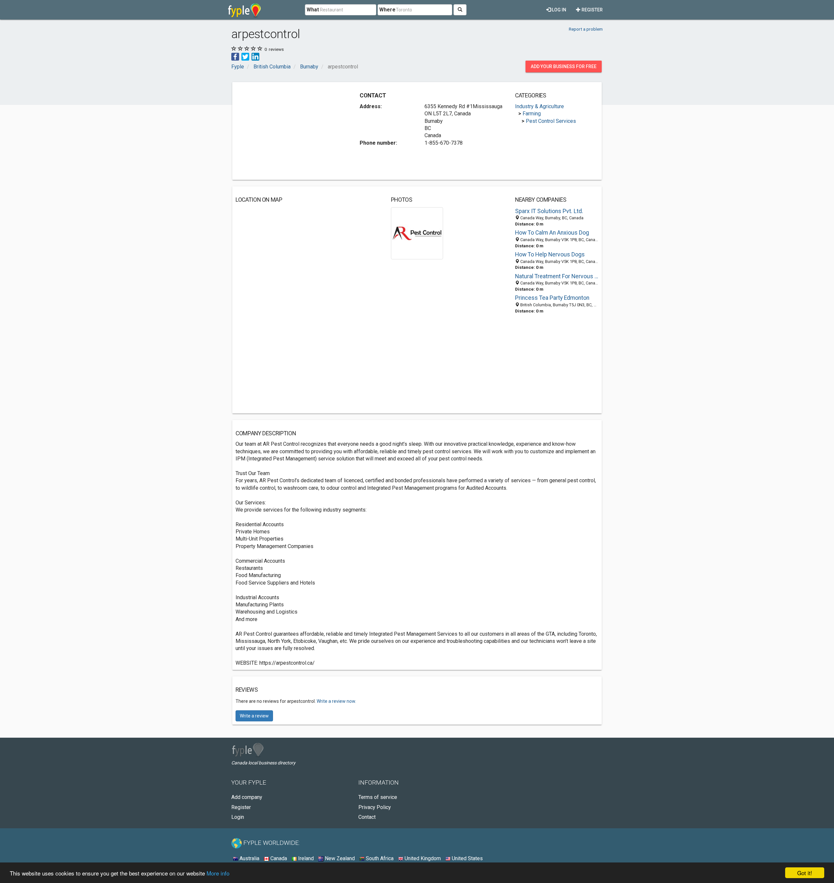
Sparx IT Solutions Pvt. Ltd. (549, 211)
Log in (558, 9)
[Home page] (244, 10)
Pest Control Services (551, 121)
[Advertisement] (290, 131)
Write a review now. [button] (336, 701)
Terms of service (377, 797)
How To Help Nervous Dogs (550, 254)
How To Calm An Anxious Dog (552, 232)
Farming (532, 113)
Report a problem (586, 29)
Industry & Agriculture (539, 106)
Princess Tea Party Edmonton (552, 298)
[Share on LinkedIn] (255, 56)
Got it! (804, 873)
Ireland (305, 858)
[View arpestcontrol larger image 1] (417, 233)
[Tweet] (245, 56)
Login (237, 817)
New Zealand (339, 858)
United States (467, 858)
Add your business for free (564, 66)
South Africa (379, 858)
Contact (367, 817)
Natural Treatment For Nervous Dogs (556, 276)
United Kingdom (422, 858)
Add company (246, 797)
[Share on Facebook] (235, 56)
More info (218, 873)
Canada (278, 858)
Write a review (254, 715)
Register (592, 9)
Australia (248, 858)
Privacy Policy (374, 807)
